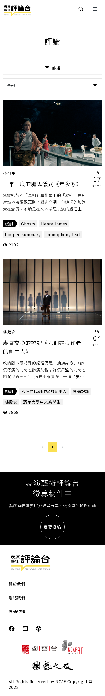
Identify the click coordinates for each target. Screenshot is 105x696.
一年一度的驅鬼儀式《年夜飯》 (42, 184)
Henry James (54, 224)
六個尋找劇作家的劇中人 (44, 391)
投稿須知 (17, 611)
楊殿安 (9, 331)
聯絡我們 (17, 598)
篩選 (56, 68)
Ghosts (28, 224)
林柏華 (9, 172)
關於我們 (17, 584)
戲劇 (9, 224)
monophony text (63, 234)
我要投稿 (52, 527)
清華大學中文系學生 (42, 402)
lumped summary (23, 234)
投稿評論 (81, 391)
